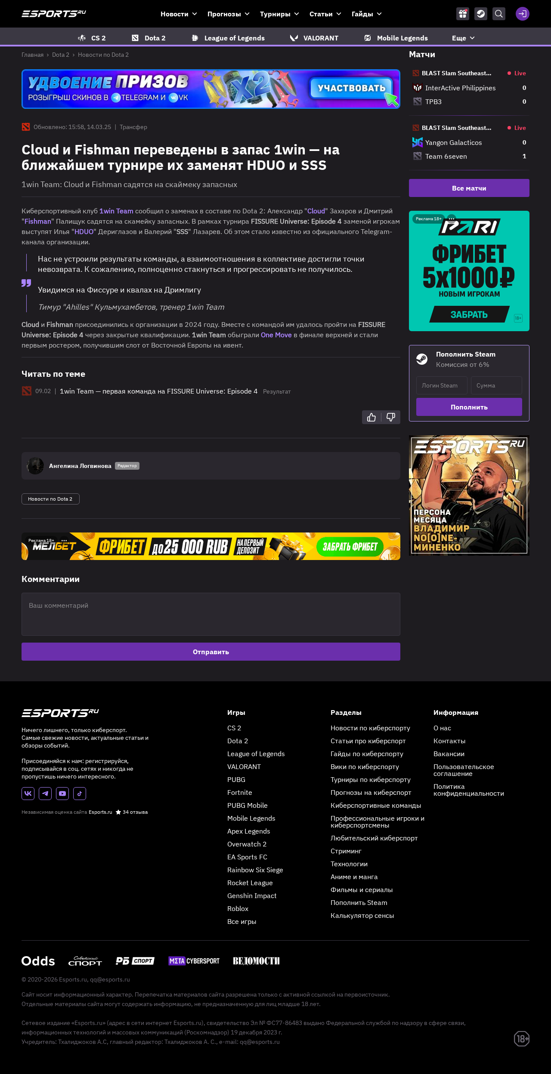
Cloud (316, 210)
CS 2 (234, 727)
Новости (175, 13)
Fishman (38, 221)
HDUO (83, 231)
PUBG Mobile (247, 805)
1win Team (116, 210)
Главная (32, 54)
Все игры (242, 921)
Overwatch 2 (247, 843)
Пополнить (469, 407)
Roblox (237, 908)
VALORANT (244, 766)
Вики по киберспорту (365, 766)
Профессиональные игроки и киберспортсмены (377, 821)
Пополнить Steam (359, 902)
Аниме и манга (354, 876)
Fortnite (239, 792)
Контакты (449, 740)
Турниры (275, 13)
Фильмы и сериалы (362, 889)
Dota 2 (60, 54)
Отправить (211, 651)
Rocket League (250, 882)
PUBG (236, 779)
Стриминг (346, 850)
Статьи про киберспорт (368, 740)
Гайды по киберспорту (367, 753)
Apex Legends (248, 831)
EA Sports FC (247, 856)
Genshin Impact (252, 895)
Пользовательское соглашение (463, 770)
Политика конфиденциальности (468, 790)
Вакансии (448, 753)
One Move (276, 334)
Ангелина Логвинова (80, 465)
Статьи (321, 13)
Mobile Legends (251, 818)
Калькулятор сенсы (362, 915)
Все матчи (469, 188)
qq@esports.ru (110, 979)
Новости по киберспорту (370, 727)
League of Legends (256, 753)
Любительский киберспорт (374, 837)
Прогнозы (224, 13)
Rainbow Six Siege (255, 869)
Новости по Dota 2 (103, 54)
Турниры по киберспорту (371, 779)
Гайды (362, 13)
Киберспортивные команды (376, 805)
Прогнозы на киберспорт (371, 792)
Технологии (349, 863)
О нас (442, 727)
